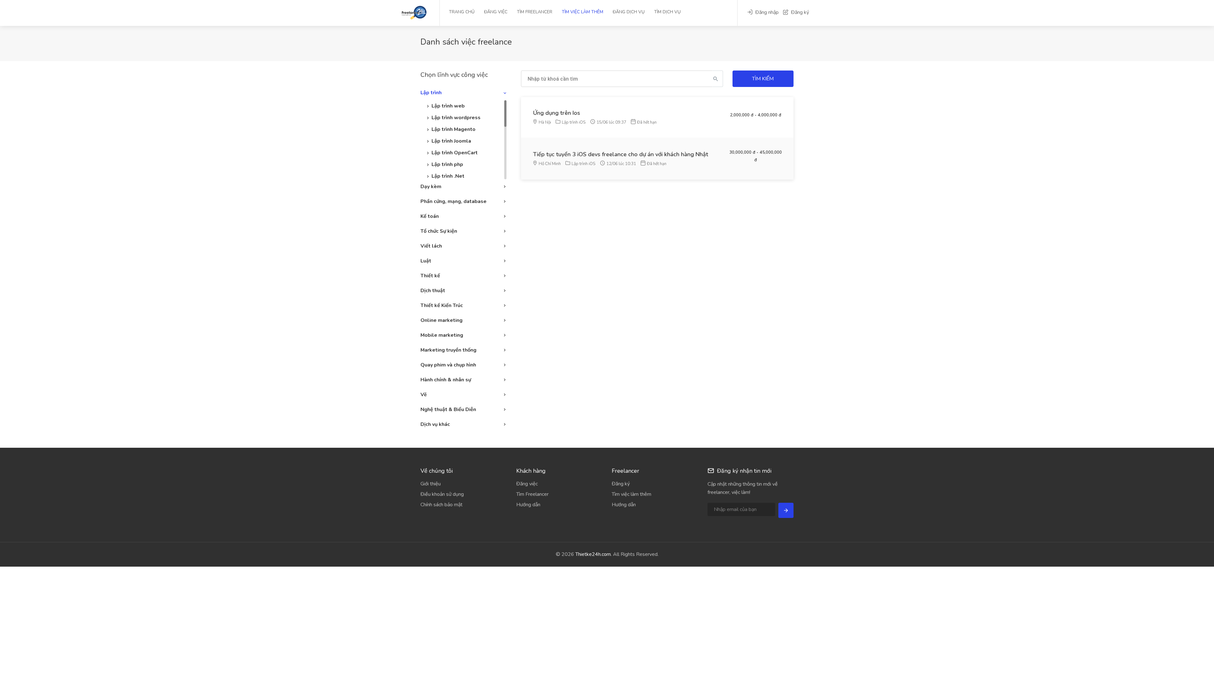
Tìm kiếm (763, 78)
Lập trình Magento (453, 129)
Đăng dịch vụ (629, 12)
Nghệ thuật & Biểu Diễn (448, 409)
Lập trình (431, 92)
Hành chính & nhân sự (445, 379)
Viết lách (431, 246)
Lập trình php (447, 164)
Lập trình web (448, 105)
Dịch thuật (432, 290)
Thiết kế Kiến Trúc (441, 305)
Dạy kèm (430, 186)
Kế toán (429, 216)
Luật (425, 260)
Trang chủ (462, 12)
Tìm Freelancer (534, 12)
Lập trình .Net (448, 176)
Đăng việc (495, 12)
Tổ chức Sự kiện (438, 231)
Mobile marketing (441, 335)
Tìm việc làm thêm (582, 12)
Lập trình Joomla (451, 141)
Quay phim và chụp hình (448, 364)
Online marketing (441, 320)
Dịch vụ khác (435, 424)
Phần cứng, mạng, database (453, 201)
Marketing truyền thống (448, 350)
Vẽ (423, 394)
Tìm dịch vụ (667, 12)
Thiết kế (430, 275)
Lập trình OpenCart (455, 152)
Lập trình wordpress (456, 117)
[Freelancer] (426, 12)
